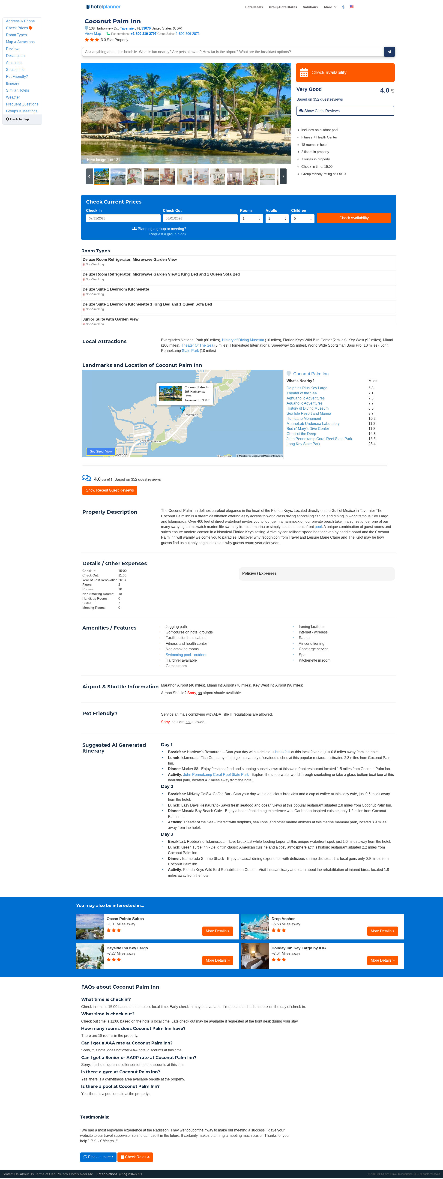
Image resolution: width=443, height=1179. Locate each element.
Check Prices (17, 28)
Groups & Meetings (21, 111)
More (328, 7)
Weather (13, 97)
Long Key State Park (303, 444)
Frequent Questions (22, 104)
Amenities (14, 62)
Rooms (246, 210)
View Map (93, 33)
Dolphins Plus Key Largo (307, 388)
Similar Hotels (17, 90)
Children (298, 210)
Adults (271, 210)
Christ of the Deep (301, 434)
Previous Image (96, 113)
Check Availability (354, 218)
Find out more (99, 1157)
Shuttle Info (15, 69)
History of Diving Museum (243, 340)
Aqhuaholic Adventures (306, 398)
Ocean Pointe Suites (125, 918)
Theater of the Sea (302, 393)
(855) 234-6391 (130, 1174)
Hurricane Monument (304, 418)
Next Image (276, 113)
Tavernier (127, 28)
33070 (146, 28)
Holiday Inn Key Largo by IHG (299, 948)
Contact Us (10, 1174)
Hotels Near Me (81, 1174)
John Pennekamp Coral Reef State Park (319, 439)
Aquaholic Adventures (305, 403)
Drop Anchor (283, 918)
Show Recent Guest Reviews (110, 490)
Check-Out (172, 210)
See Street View (101, 451)
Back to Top (19, 119)
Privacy (62, 1174)
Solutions (310, 7)
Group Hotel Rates (283, 7)
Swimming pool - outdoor (186, 655)
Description (15, 56)
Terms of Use (45, 1174)
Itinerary (12, 83)
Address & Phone (20, 21)
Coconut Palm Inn (311, 373)
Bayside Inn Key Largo (127, 948)
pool (318, 527)
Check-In (94, 210)
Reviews (13, 49)
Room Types (16, 35)
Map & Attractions (20, 42)
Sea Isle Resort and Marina (309, 413)
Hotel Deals (254, 7)
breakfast (282, 752)
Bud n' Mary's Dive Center (308, 428)
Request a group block (167, 234)
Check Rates (135, 1157)
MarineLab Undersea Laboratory (313, 423)
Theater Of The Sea (197, 345)
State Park (190, 350)
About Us (27, 1174)
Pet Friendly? (17, 76)
